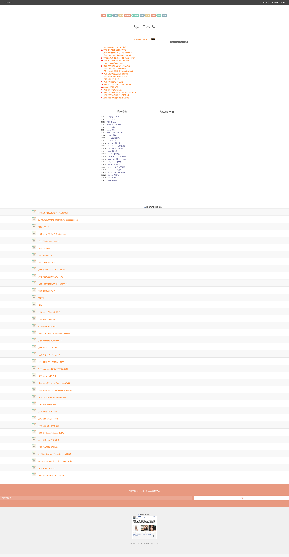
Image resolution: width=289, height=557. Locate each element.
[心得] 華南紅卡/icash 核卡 (47, 405)
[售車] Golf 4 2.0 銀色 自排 (47, 376)
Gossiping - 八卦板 (113, 117)
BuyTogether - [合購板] (115, 148)
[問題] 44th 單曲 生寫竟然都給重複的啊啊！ (53, 397)
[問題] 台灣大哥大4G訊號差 (47, 468)
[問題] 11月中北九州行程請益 (113, 82)
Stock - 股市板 (112, 151)
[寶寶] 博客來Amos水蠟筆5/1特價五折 (51, 433)
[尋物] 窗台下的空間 (45, 255)
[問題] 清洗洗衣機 (44, 248)
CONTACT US (154, 543)
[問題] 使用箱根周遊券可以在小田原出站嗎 (117, 53)
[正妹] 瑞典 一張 (43, 227)
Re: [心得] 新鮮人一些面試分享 (48, 440)
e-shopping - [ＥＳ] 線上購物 (117, 156)
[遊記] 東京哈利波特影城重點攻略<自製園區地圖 (119, 92)
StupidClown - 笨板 (114, 164)
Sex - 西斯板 (112, 178)
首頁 (135, 39)
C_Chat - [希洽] (112, 135)
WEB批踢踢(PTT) (8, 2)
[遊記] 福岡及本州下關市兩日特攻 (114, 47)
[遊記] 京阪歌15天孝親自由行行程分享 (116, 95)
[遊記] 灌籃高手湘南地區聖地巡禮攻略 (116, 98)
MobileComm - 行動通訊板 (116, 146)
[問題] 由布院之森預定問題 (112, 90)
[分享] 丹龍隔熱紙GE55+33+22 (48, 241)
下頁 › (181, 42)
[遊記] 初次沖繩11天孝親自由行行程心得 (117, 84)
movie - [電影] (111, 130)
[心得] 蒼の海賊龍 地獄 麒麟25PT (49, 447)
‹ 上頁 (177, 42)
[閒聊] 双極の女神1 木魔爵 (47, 263)
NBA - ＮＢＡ (111, 122)
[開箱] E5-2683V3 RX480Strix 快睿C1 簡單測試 (54, 333)
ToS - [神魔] (111, 127)
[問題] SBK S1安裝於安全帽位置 (49, 312)
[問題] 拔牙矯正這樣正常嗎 (47, 412)
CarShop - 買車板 (113, 175)
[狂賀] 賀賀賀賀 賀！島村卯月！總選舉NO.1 (53, 284)
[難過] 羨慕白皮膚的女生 (46, 291)
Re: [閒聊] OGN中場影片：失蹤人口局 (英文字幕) (55, 461)
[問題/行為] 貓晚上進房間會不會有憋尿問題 (53, 213)
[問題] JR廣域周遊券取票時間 (113, 63)
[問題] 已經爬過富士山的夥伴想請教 (115, 74)
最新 (186, 42)
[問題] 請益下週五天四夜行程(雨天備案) (116, 66)
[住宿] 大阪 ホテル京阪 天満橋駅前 (115, 69)
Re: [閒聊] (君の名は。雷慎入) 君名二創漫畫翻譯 (54, 454)
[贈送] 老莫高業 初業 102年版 (48, 419)
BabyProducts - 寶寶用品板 (116, 172)
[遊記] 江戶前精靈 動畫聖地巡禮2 (114, 50)
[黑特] (40, 305)
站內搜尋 (274, 2)
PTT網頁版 (263, 2)
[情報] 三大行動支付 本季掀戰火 (49, 426)
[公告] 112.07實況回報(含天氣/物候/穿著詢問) (118, 71)
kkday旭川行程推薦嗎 (110, 87)
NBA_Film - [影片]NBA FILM (117, 159)
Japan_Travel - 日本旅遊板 (116, 167)
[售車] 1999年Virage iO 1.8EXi (48, 348)
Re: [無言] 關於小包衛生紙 (47, 326)
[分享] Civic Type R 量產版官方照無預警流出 (53, 369)
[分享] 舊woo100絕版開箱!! (47, 319)
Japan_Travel (144, 39)
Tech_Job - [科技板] (113, 143)
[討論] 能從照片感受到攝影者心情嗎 (50, 277)
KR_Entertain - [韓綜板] (115, 162)
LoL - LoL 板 (111, 119)
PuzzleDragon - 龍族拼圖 (115, 133)
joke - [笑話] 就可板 (113, 138)
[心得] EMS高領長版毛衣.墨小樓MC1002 (52, 234)
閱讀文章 (41, 298)
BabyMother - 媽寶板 (114, 170)
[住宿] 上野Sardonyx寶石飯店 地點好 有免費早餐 (119, 55)
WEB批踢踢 (145, 543)
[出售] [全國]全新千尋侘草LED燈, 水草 (51, 476)
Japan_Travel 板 (144, 26)
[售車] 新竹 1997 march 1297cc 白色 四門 (51, 270)
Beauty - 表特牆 (113, 180)
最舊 (172, 42)
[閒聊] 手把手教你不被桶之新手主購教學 (52, 362)
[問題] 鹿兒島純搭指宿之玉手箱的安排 (116, 61)
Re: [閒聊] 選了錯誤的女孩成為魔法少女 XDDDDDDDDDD (58, 220)
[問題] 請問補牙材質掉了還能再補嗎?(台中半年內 (55, 390)
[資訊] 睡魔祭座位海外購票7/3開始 (115, 77)
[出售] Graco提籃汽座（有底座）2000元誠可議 (54, 383)
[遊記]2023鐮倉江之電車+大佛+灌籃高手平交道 (119, 58)
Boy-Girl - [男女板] (114, 154)
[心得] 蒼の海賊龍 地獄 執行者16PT (50, 341)
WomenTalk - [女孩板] (114, 125)
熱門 (284, 2)
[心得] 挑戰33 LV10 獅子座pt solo (49, 355)
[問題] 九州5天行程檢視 (111, 79)
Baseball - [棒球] (113, 141)
